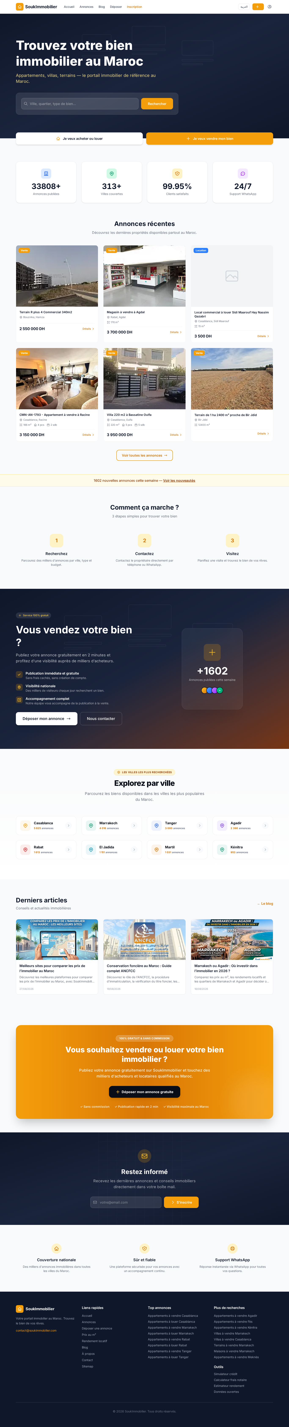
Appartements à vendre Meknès (236, 1357)
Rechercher (157, 104)
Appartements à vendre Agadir (235, 1315)
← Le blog (265, 903)
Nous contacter (101, 718)
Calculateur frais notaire (230, 1380)
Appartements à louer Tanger (168, 1357)
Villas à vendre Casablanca (232, 1339)
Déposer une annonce (97, 1328)
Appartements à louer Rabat (167, 1345)
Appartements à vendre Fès (233, 1321)
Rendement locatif (94, 1341)
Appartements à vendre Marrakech (172, 1327)
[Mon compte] (269, 6)
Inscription (134, 6)
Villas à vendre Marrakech (232, 1333)
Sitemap (87, 1366)
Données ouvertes (226, 1391)
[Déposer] (258, 6)
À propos (88, 1353)
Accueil (69, 6)
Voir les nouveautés (179, 480)
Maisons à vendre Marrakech (234, 1351)
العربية (244, 6)
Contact (87, 1360)
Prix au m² (89, 1334)
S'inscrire (184, 1202)
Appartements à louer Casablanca (171, 1321)
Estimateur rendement (229, 1386)
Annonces (87, 6)
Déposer (116, 6)
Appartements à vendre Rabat (169, 1339)
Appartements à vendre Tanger (169, 1351)
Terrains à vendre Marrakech (234, 1345)
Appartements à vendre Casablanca (173, 1315)
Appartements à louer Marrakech (171, 1333)
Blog (102, 6)
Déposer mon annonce (43, 718)
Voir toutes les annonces (142, 455)
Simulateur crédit (225, 1374)
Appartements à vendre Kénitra (235, 1327)
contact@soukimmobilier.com (36, 1330)
